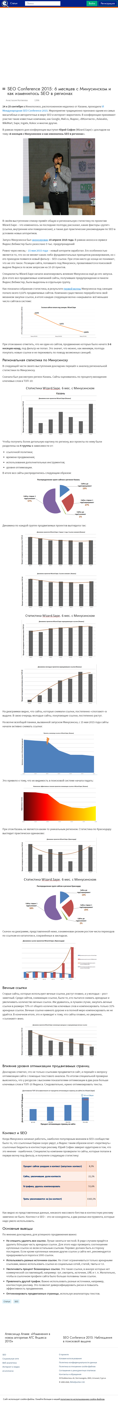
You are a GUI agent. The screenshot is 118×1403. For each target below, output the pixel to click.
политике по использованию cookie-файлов (82, 1399)
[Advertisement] (59, 15)
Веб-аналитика (9, 1362)
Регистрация (108, 3)
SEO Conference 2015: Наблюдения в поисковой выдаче (87, 1339)
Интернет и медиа (11, 1366)
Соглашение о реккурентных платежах (77, 1370)
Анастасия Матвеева (17, 100)
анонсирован (40, 240)
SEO (16, 1301)
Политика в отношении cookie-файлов (77, 1366)
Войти (92, 3)
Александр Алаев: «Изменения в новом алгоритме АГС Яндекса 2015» (27, 1338)
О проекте (64, 1354)
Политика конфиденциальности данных (78, 1362)
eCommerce (8, 1371)
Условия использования (70, 1358)
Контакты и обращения (70, 1374)
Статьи (7, 1301)
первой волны (72, 288)
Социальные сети (10, 1358)
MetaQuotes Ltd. (77, 1382)
